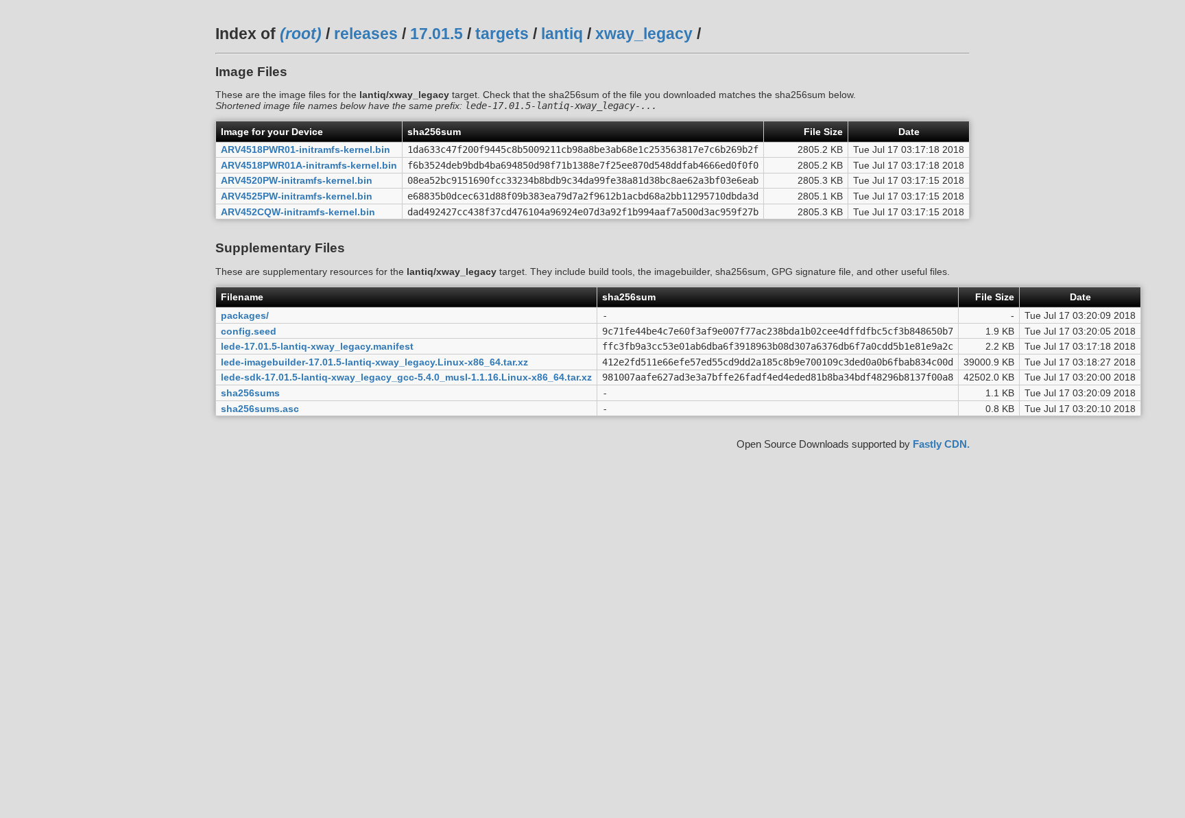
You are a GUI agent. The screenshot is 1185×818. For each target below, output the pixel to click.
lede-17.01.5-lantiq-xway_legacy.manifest (317, 346)
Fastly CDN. (941, 444)
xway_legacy (644, 34)
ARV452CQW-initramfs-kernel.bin (298, 211)
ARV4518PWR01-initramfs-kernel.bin (305, 149)
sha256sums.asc (260, 408)
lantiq (562, 34)
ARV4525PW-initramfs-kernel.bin (296, 196)
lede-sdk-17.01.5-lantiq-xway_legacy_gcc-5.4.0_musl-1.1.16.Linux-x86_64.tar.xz (406, 377)
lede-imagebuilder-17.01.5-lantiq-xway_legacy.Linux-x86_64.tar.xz (374, 362)
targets (502, 34)
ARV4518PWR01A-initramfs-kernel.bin (309, 165)
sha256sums (250, 392)
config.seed (248, 331)
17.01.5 (436, 34)
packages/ (245, 315)
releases (366, 34)
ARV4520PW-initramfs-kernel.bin (296, 180)
